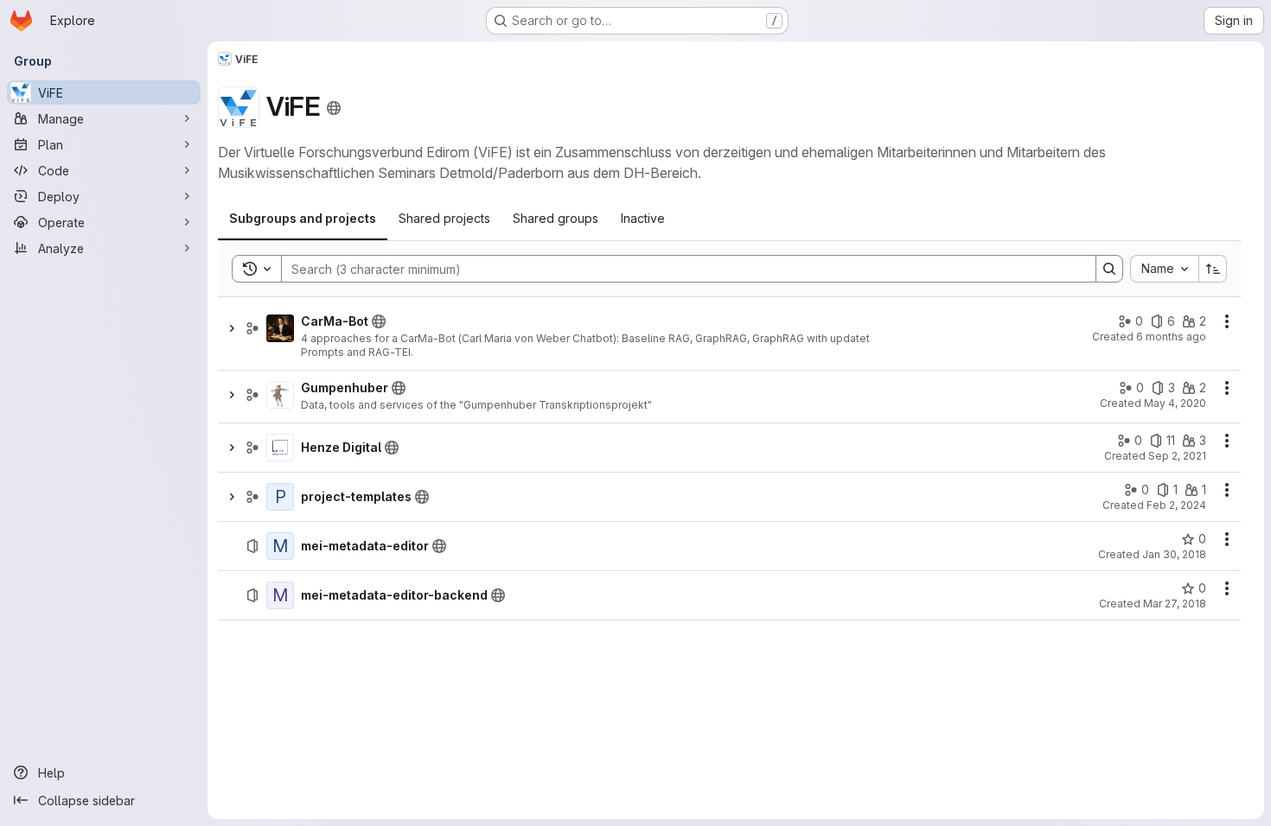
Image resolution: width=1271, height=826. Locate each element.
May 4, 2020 (1175, 403)
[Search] (1109, 269)
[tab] (302, 218)
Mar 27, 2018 (1174, 603)
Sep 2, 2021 (1177, 455)
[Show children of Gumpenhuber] (232, 395)
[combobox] (1164, 269)
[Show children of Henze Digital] (232, 447)
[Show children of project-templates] (232, 497)
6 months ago (1171, 336)
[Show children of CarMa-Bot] (232, 328)
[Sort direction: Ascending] (1213, 269)
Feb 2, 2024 (1176, 505)
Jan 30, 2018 (1174, 554)
